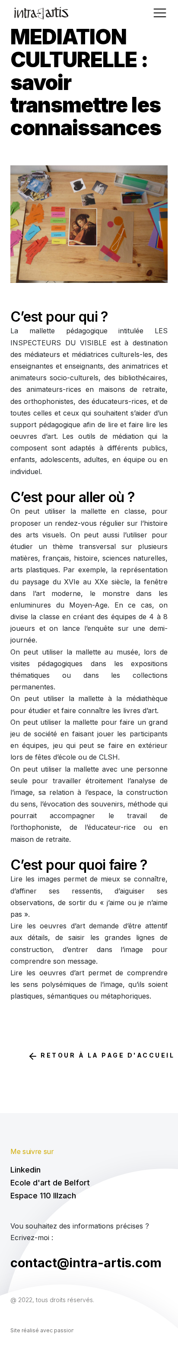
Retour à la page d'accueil (106, 1055)
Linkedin (25, 1170)
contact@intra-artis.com (86, 1262)
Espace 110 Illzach (43, 1196)
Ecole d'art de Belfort (50, 1183)
